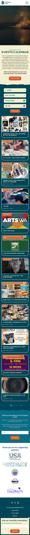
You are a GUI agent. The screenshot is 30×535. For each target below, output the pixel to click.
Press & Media (15, 513)
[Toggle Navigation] (27, 2)
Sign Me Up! (15, 437)
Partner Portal (15, 510)
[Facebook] (12, 503)
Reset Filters (15, 111)
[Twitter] (15, 503)
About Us (15, 516)
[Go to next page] (21, 405)
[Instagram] (18, 503)
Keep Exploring (15, 78)
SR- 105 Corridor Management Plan (15, 507)
